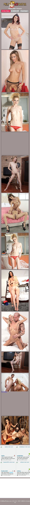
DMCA (23, 501)
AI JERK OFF (15, 11)
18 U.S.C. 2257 (16, 501)
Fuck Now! (24, 11)
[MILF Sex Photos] (15, 4)
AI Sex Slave (5, 11)
